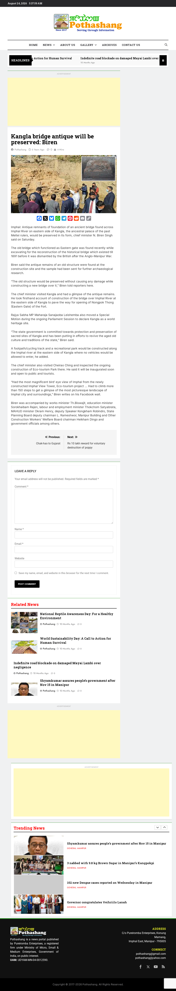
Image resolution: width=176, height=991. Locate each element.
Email (19, 543)
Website (19, 558)
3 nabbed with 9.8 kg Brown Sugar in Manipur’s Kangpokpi (110, 845)
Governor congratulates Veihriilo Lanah (97, 885)
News (47, 45)
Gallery (86, 45)
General (71, 850)
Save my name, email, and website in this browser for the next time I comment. (64, 573)
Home (33, 45)
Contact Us (131, 45)
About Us (67, 45)
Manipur (81, 850)
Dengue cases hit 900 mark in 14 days (94, 904)
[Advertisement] (64, 102)
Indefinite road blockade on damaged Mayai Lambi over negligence (108, 58)
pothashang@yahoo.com (150, 958)
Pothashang (20, 149)
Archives (109, 45)
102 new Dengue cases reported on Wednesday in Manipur (109, 865)
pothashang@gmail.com (151, 953)
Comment (21, 486)
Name (19, 529)
